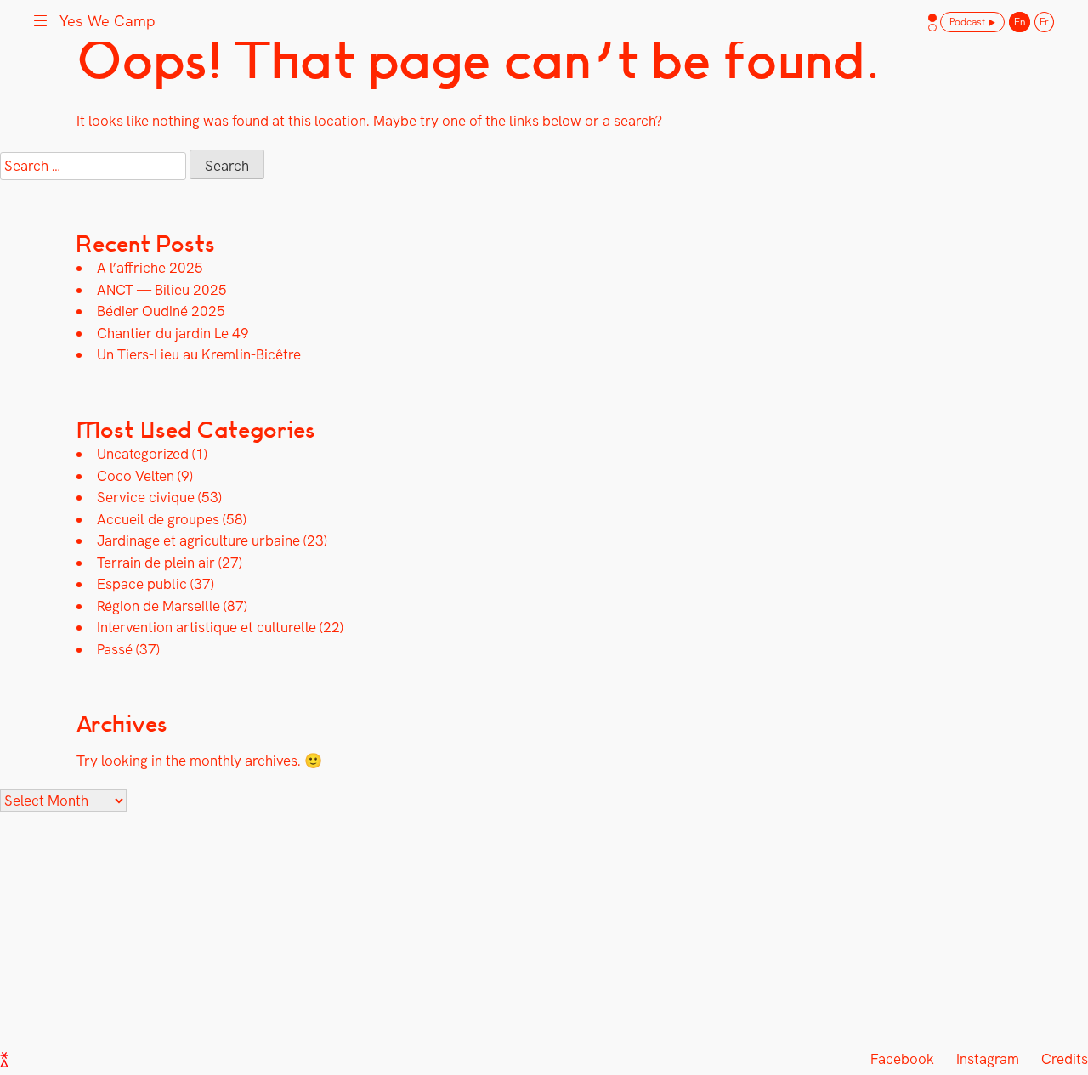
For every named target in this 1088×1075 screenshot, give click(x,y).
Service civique (146, 497)
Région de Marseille (158, 606)
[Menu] (40, 19)
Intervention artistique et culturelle (206, 627)
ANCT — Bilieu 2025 (162, 289)
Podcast (967, 22)
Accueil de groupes (158, 519)
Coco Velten (135, 476)
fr (1044, 22)
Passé (115, 649)
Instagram (987, 1059)
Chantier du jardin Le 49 (173, 333)
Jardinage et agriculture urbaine (198, 540)
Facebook (902, 1059)
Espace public (142, 583)
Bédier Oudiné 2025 (161, 311)
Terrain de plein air (156, 562)
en (1019, 22)
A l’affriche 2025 (150, 267)
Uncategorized (143, 453)
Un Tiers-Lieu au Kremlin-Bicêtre (199, 354)
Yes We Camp (108, 21)
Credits (1064, 1059)
